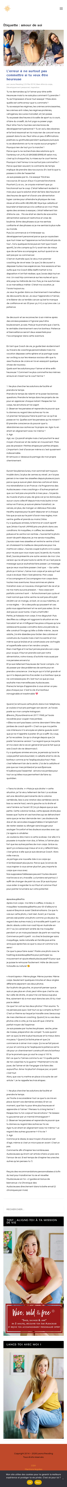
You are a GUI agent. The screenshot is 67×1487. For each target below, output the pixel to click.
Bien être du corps (44, 84)
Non (38, 1482)
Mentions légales (33, 1469)
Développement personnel (18, 87)
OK (29, 1482)
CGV (33, 1466)
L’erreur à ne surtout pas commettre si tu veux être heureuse (27, 75)
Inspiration (35, 87)
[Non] (63, 1478)
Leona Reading (16, 84)
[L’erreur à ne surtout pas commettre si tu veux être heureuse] (33, 48)
